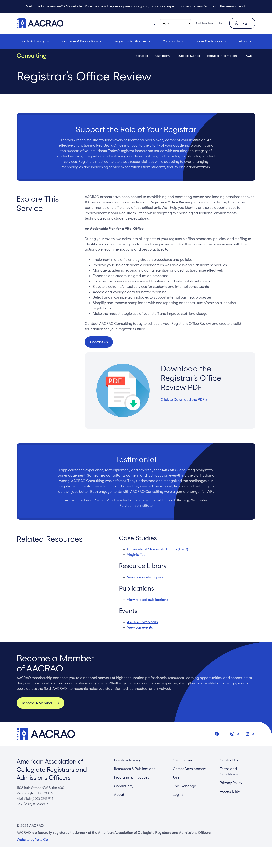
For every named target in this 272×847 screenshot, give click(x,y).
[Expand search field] (153, 23)
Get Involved (205, 23)
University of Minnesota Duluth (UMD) (157, 549)
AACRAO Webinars (142, 622)
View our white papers (145, 577)
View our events (140, 627)
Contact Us (99, 342)
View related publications (147, 600)
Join (221, 23)
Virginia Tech (137, 554)
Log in (246, 23)
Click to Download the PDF (184, 399)
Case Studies (138, 538)
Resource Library (143, 565)
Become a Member (37, 703)
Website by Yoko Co (32, 839)
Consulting (32, 55)
